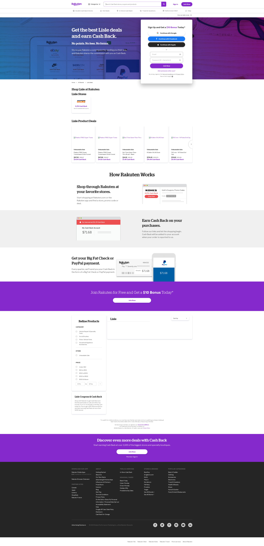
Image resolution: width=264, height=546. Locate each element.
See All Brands (148, 492)
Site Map (98, 492)
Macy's (146, 479)
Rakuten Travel (165, 541)
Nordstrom (147, 482)
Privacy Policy (180, 74)
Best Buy (147, 472)
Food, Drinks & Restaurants (177, 492)
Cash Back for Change (103, 514)
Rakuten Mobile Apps (78, 472)
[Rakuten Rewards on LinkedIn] (190, 525)
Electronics (171, 479)
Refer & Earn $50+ (171, 11)
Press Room (100, 484)
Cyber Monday (124, 483)
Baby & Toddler (173, 472)
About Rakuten (187, 541)
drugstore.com (149, 475)
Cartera (74, 492)
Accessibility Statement (103, 504)
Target (146, 489)
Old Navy (147, 484)
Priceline (147, 487)
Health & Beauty (173, 484)
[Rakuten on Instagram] (176, 525)
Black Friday (124, 481)
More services (176, 541)
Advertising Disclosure (79, 525)
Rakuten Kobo (153, 541)
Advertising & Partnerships (104, 479)
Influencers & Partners (103, 482)
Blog (97, 489)
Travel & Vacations (148, 11)
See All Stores (148, 494)
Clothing (170, 475)
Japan (73, 490)
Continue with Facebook (168, 39)
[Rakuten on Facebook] (155, 525)
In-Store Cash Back (126, 11)
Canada (74, 487)
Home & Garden (173, 489)
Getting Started (101, 472)
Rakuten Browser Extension (81, 479)
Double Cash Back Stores (84, 11)
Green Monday (125, 485)
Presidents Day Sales (126, 490)
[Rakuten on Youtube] (183, 525)
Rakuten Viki (132, 541)
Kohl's (146, 477)
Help (189, 11)
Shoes (170, 487)
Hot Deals (106, 11)
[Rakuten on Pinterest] (169, 525)
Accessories (172, 477)
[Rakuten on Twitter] (162, 525)
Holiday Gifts (124, 488)
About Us (99, 475)
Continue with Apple (168, 45)
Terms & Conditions (168, 74)
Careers (98, 487)
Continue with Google (168, 33)
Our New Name (101, 477)
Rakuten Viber (142, 541)
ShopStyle (75, 495)
